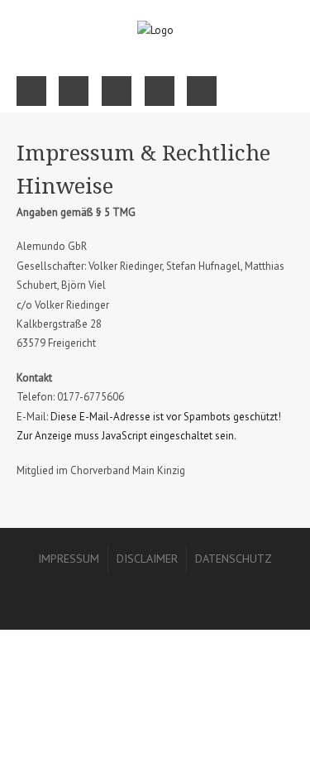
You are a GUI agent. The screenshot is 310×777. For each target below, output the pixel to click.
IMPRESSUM (68, 558)
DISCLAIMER (147, 558)
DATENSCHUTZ (233, 558)
